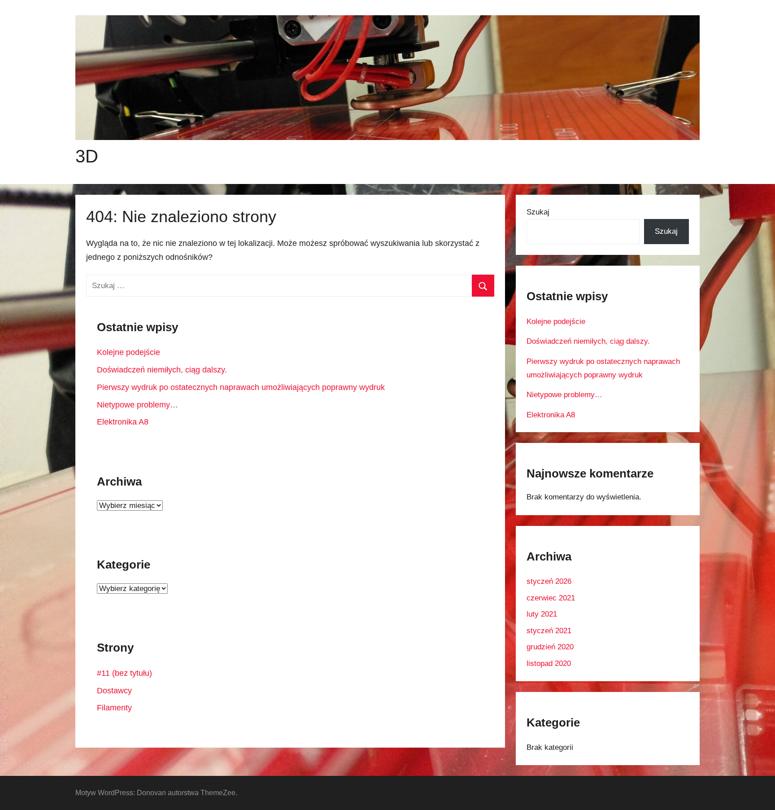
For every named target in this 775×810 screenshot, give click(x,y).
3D (86, 156)
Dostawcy (114, 690)
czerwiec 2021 (551, 598)
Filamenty (114, 707)
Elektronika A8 (122, 421)
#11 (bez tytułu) (124, 673)
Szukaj (538, 212)
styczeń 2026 (549, 581)
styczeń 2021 (549, 630)
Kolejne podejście (128, 352)
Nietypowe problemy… (137, 404)
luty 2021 (542, 614)
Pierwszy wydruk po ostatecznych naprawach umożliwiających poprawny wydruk (241, 387)
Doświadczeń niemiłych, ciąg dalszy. (162, 369)
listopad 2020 (549, 663)
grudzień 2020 (550, 647)
